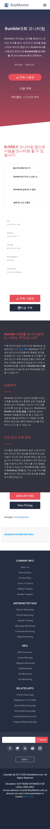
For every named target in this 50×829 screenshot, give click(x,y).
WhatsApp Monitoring (25, 626)
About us (25, 567)
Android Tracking (25, 621)
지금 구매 (25, 88)
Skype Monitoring (25, 637)
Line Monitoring (25, 679)
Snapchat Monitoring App (25, 722)
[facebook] (10, 748)
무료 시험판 (26, 77)
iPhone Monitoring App (25, 711)
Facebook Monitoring (25, 631)
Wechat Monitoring (25, 610)
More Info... (29, 796)
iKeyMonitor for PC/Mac (25, 700)
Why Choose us (25, 652)
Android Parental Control (25, 716)
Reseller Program (25, 594)
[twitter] (17, 748)
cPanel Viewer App (25, 695)
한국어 (25, 759)
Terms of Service (25, 583)
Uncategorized (21, 517)
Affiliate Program (25, 589)
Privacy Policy (25, 578)
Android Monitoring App (25, 706)
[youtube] (25, 748)
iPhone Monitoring (25, 615)
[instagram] (40, 748)
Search (42, 739)
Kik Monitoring (25, 674)
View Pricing (25, 505)
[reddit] (32, 748)
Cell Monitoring (25, 668)
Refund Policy (25, 573)
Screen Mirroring (25, 658)
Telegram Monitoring (25, 663)
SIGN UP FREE (25, 496)
